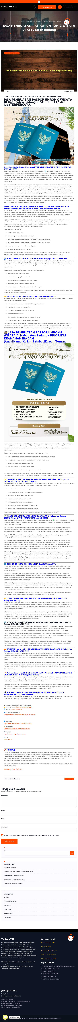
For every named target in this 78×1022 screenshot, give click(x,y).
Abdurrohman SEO (56, 1018)
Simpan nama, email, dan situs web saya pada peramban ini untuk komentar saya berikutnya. (31, 835)
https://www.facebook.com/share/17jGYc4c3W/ (18, 723)
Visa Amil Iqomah (46, 947)
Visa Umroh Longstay (10, 868)
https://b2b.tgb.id (16, 709)
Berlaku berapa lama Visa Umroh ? (14, 876)
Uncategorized (8, 913)
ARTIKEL (6, 897)
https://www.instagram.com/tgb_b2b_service (17, 729)
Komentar (4, 796)
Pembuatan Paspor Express (49, 951)
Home (19, 21)
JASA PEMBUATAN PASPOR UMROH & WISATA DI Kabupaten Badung (41, 21)
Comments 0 (69, 779)
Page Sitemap (38, 1018)
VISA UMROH (7, 917)
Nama (3, 811)
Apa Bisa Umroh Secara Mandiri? (13, 884)
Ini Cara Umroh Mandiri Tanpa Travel (14, 880)
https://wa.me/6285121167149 (23, 707)
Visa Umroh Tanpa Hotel (48, 943)
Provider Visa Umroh (16, 769)
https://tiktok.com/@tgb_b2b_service (15, 734)
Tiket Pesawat (8, 909)
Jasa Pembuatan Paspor (11, 779)
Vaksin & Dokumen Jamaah (48, 959)
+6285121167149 (68, 8)
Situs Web (4, 827)
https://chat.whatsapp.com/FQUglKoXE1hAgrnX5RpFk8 (19, 715)
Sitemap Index (20, 1018)
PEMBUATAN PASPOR (12, 53)
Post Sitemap (30, 1018)
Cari (5, 850)
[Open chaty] (5, 1017)
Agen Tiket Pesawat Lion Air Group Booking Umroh (18, 872)
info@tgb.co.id (8, 739)
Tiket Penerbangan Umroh (48, 955)
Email (3, 819)
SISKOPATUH (7, 905)
